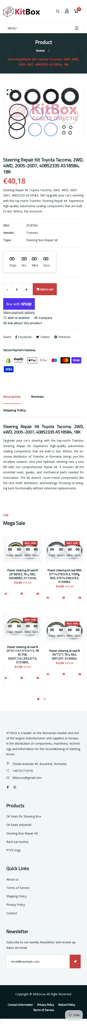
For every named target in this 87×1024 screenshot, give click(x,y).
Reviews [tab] (37, 397)
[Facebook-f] (7, 787)
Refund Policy (66, 1004)
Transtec (32, 233)
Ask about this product (24, 323)
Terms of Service (18, 888)
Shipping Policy (16, 896)
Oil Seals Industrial (18, 825)
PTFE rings (13, 850)
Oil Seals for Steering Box (23, 816)
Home (40, 51)
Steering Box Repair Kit (42, 240)
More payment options (19, 312)
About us (12, 879)
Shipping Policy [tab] (14, 410)
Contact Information (20, 1004)
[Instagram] (14, 787)
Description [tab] (12, 397)
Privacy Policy (15, 905)
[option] (43, 113)
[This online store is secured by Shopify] (15, 360)
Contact (11, 913)
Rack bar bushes (17, 842)
